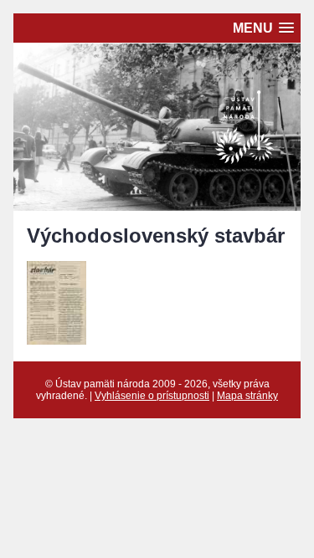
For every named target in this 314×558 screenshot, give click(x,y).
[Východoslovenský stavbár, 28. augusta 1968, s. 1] (56, 340)
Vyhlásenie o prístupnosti (152, 396)
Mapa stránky (247, 396)
